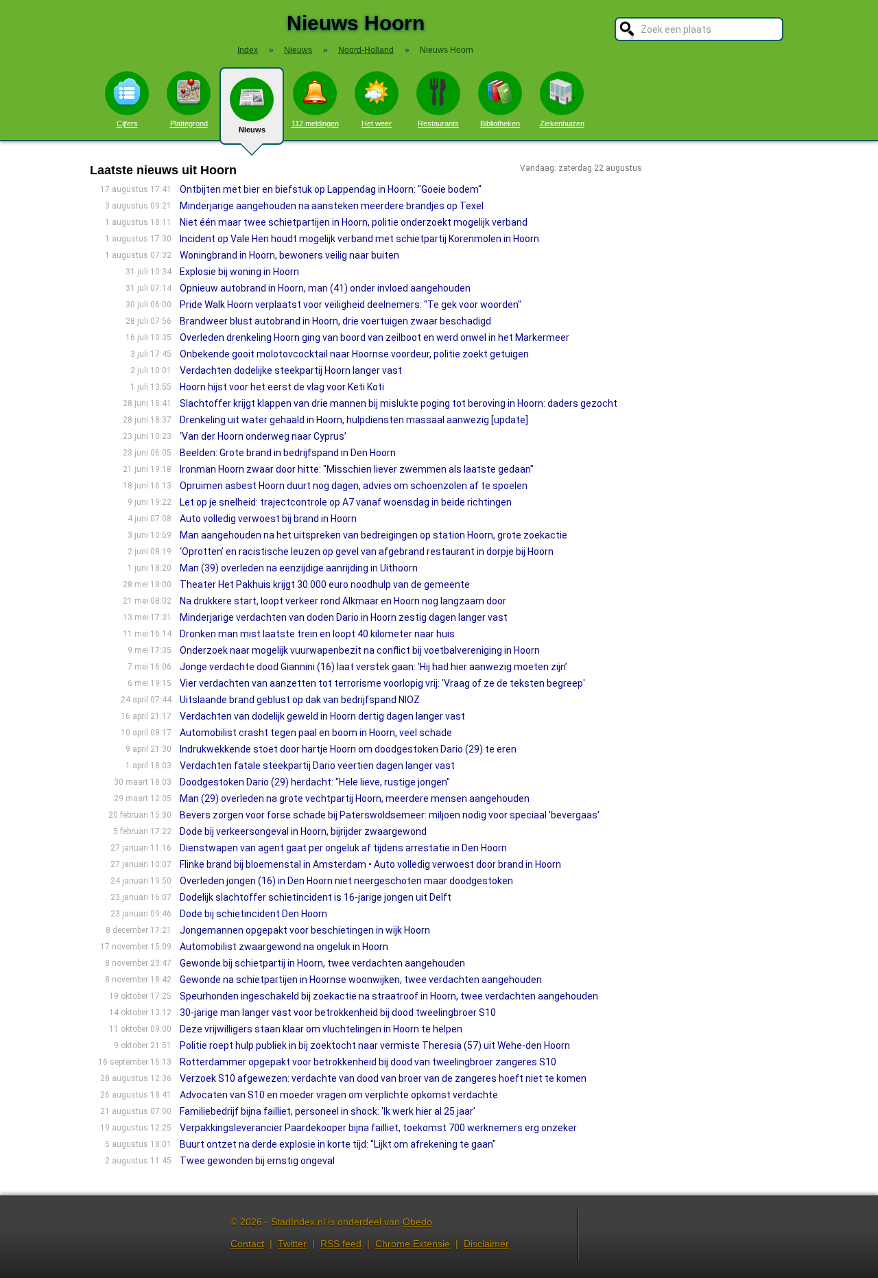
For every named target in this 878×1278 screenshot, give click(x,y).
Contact (247, 1243)
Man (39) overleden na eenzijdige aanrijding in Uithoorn (299, 568)
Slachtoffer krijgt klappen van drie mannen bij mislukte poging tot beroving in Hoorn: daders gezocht (398, 403)
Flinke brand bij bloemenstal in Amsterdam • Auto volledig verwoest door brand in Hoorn (370, 864)
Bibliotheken (500, 123)
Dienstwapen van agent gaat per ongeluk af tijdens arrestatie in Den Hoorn (343, 847)
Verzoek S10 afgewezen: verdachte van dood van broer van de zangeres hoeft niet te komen (383, 1078)
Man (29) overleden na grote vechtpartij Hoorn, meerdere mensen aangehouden (355, 798)
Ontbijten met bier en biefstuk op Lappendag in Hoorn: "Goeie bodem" (331, 189)
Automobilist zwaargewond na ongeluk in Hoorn (284, 946)
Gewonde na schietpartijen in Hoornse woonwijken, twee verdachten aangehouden (361, 979)
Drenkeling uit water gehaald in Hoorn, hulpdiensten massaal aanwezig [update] (354, 419)
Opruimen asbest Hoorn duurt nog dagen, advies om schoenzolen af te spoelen (353, 485)
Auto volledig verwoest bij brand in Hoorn (268, 518)
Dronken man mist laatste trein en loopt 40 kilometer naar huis (317, 633)
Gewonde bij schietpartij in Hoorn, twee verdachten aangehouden (322, 963)
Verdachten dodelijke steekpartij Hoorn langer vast (291, 370)
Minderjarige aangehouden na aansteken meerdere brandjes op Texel (332, 205)
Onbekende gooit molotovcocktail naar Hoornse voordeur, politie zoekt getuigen (354, 353)
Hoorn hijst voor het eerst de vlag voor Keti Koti (282, 386)
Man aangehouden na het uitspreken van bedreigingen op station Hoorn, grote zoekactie (373, 535)
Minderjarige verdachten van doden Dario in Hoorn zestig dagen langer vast (344, 617)
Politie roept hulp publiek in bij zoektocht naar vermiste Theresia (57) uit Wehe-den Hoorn (375, 1045)
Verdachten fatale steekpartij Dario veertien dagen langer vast (317, 765)
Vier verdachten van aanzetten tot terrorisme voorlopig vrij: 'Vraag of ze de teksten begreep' (382, 683)
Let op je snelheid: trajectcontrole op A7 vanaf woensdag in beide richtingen (346, 502)
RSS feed (340, 1243)
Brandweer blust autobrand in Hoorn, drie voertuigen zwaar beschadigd (335, 321)
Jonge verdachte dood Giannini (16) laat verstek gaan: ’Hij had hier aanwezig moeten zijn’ (374, 666)
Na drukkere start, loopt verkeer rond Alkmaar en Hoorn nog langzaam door (343, 600)
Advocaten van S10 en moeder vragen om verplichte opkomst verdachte (339, 1094)
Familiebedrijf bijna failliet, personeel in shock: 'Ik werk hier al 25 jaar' (327, 1111)
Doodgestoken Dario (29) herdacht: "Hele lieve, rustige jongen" (315, 782)
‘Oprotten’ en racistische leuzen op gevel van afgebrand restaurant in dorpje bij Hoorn (367, 551)
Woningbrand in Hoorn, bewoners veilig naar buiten (289, 255)
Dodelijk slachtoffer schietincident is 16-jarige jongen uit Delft (315, 897)
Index (247, 50)
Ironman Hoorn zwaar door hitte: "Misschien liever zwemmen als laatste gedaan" (357, 469)
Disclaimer (486, 1243)
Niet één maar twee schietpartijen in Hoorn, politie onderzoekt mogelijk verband (353, 222)
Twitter (292, 1243)
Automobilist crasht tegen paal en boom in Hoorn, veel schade (316, 732)
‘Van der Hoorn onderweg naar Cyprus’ (263, 436)
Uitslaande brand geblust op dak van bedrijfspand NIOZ (300, 699)
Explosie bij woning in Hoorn (239, 271)
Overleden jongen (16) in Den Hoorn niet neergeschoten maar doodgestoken (346, 880)
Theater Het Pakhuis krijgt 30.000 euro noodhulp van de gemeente (325, 584)
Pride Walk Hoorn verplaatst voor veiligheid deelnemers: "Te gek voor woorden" (350, 304)
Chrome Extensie (412, 1243)
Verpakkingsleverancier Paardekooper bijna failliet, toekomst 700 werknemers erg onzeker (378, 1127)
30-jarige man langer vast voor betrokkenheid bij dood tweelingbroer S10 (338, 1012)
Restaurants (438, 123)
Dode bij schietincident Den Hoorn (253, 913)
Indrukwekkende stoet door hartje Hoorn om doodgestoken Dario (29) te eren (348, 749)
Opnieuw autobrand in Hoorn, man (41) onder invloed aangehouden (325, 288)
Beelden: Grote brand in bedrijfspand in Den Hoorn (288, 452)
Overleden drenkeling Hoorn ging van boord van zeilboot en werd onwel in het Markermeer (374, 337)
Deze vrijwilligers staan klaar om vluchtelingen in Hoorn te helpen (321, 1028)
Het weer (376, 123)
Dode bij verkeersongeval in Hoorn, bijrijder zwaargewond (303, 831)
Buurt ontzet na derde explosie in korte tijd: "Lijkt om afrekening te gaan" (338, 1144)
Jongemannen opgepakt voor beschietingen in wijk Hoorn (305, 930)
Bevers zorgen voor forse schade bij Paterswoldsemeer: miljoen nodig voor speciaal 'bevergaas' (390, 814)
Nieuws (252, 130)
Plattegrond (189, 123)
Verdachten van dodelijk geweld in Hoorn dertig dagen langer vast (322, 716)
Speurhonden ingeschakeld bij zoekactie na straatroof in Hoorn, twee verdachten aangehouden (389, 996)
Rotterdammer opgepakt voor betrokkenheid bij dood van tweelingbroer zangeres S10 (368, 1061)
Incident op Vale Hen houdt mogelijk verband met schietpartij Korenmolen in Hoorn (359, 238)
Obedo (417, 1221)
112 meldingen (315, 123)
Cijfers (127, 123)
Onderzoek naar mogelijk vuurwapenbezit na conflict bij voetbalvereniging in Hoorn (360, 650)
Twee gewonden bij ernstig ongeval (257, 1160)
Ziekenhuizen (562, 123)
